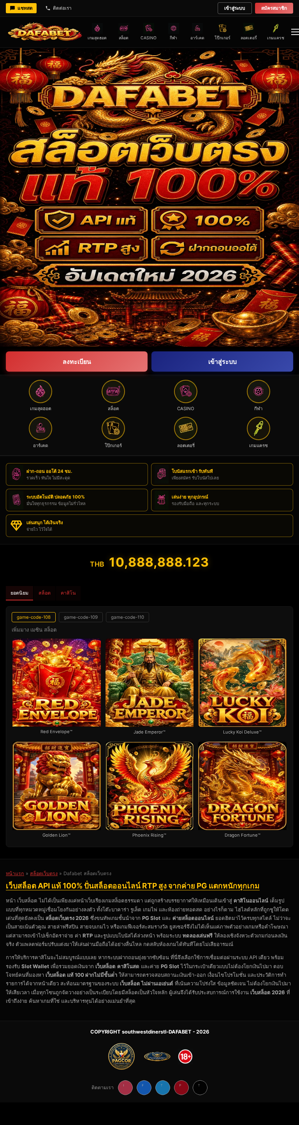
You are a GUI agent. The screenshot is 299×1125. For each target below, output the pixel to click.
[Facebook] (144, 1087)
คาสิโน (68, 593)
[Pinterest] (181, 1087)
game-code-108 (34, 617)
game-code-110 (127, 617)
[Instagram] (125, 1087)
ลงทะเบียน (77, 361)
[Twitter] (163, 1087)
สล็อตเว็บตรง (44, 873)
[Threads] (200, 1087)
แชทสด (25, 8)
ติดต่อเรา (62, 8)
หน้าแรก (15, 873)
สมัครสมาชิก (274, 8)
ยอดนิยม (19, 593)
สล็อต (45, 593)
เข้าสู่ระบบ (234, 8)
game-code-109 (81, 617)
